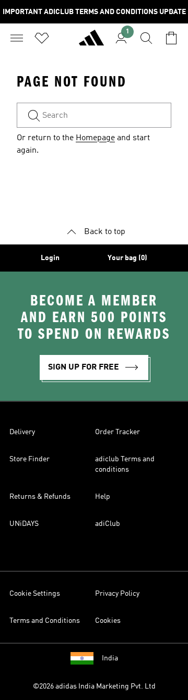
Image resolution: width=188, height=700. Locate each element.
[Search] (146, 38)
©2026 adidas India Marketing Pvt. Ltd (94, 686)
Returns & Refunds (39, 496)
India (110, 658)
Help (102, 496)
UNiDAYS (24, 523)
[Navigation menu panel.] (16, 38)
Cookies (108, 620)
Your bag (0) (127, 258)
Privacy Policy (117, 593)
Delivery (22, 432)
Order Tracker (117, 432)
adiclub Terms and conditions (125, 464)
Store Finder (29, 459)
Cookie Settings (34, 593)
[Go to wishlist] (41, 38)
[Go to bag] (171, 38)
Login (50, 258)
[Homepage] (91, 42)
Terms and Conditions (44, 620)
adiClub (107, 523)
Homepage (95, 138)
